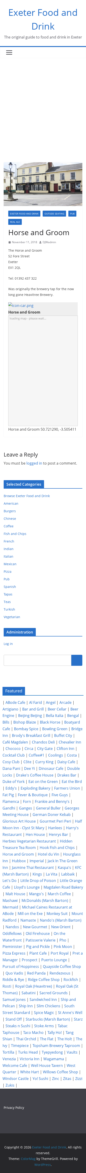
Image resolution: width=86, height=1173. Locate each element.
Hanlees (55, 827)
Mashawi (10, 900)
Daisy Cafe (66, 761)
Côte (27, 761)
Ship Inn (26, 1005)
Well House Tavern (47, 1065)
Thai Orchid (26, 1038)
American (11, 503)
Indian (9, 549)
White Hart (29, 1071)
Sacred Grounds (53, 992)
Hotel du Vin (48, 854)
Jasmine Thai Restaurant (33, 867)
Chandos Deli (43, 742)
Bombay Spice (26, 728)
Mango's (36, 893)
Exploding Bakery (35, 788)
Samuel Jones (14, 999)
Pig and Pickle (38, 946)
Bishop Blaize (24, 722)
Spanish (10, 586)
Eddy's (11, 788)
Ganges (25, 808)
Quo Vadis (14, 973)
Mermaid (10, 907)
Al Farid (35, 702)
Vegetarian (12, 617)
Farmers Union (67, 788)
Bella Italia (54, 715)
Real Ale (15, 221)
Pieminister (12, 946)
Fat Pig (8, 794)
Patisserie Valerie (40, 940)
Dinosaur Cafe (51, 768)
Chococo (13, 748)
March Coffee (59, 893)
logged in (34, 463)
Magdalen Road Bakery (63, 887)
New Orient (61, 926)
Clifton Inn (65, 748)
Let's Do (10, 880)
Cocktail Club (14, 755)
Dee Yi (29, 768)
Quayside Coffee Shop (62, 966)
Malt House (15, 893)
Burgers (10, 511)
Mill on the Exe (30, 913)
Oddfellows (12, 933)
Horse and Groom (18, 854)
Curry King (44, 761)
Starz (78, 1019)
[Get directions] (20, 305)
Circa (29, 748)
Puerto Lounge (54, 959)
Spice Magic (44, 1012)
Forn (27, 801)
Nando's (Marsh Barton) (60, 920)
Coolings (55, 755)
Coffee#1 (36, 755)
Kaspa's (64, 867)
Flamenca (11, 801)
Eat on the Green (43, 781)
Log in (8, 644)
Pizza (7, 571)
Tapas (8, 594)
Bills (6, 722)
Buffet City (63, 735)
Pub (72, 213)
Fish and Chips (15, 533)
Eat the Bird (72, 781)
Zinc (55, 1078)
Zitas (67, 1078)
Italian (8, 556)
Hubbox (19, 860)
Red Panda (36, 973)
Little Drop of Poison (38, 880)
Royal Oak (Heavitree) (33, 986)
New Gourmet (35, 926)
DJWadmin (49, 242)
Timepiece (20, 1045)
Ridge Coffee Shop (44, 979)
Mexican (10, 564)
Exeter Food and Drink (24, 213)
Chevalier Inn (70, 742)
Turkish (9, 609)
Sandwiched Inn (43, 999)
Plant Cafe (38, 953)
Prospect (29, 959)
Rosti (7, 986)
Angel (50, 702)
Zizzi (78, 1078)
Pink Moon (63, 946)
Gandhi (9, 808)
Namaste (28, 920)
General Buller (48, 808)
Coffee (9, 526)
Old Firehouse (38, 933)
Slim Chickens (48, 1005)
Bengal (73, 715)
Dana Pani (11, 768)
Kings (37, 874)
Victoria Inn (29, 1058)
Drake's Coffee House (34, 775)
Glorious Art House (19, 821)
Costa (72, 755)
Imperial (37, 860)
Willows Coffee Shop (60, 1071)
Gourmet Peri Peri (55, 821)
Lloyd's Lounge (27, 887)
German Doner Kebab (52, 814)
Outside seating (54, 213)
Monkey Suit (57, 913)
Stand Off (14, 1019)
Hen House (35, 834)
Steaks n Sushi (18, 1025)
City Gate (45, 748)
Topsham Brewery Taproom (56, 1045)
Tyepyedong (52, 1052)
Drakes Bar (66, 775)
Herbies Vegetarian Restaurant (29, 841)
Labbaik (68, 874)
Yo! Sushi (40, 1078)
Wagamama (53, 1058)
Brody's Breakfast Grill (31, 735)
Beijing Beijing (30, 715)
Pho (62, 940)
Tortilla (8, 1052)
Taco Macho (33, 1032)
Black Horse (50, 722)
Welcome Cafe (15, 1065)
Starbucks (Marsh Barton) (48, 1019)
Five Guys (60, 794)
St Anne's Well (70, 1012)
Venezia (9, 1058)
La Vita (51, 874)
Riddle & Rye (13, 979)
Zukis (10, 1085)
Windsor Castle (16, 1078)
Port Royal (60, 953)
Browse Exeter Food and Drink (27, 496)
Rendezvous (60, 973)
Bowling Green (54, 728)
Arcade (65, 702)
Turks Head (28, 1052)
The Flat (46, 1038)
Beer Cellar (57, 709)
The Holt (64, 1038)
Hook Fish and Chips (57, 847)
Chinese (10, 518)
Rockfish (71, 979)
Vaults (72, 1052)
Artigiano (10, 709)
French (9, 541)
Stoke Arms (44, 1025)
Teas (7, 602)
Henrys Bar (58, 834)
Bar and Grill (33, 709)
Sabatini (29, 992)
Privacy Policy (14, 1107)
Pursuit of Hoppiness (21, 966)
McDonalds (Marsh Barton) (45, 900)
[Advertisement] (43, 103)
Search (76, 660)
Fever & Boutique (33, 794)
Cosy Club (11, 761)
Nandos (12, 926)
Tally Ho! (54, 1032)
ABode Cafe (15, 702)
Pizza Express (14, 953)
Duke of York (14, 781)
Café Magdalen (15, 742)
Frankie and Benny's (52, 801)
